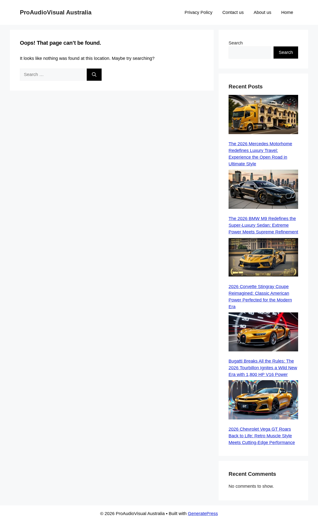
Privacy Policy (198, 12)
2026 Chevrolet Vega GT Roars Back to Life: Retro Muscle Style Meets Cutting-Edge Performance (262, 436)
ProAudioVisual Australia (55, 12)
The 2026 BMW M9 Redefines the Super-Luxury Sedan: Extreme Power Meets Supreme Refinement (263, 225)
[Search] (94, 75)
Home (287, 12)
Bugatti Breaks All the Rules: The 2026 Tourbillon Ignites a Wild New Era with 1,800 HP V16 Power (263, 368)
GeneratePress (203, 513)
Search (236, 42)
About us (262, 12)
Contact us (233, 12)
